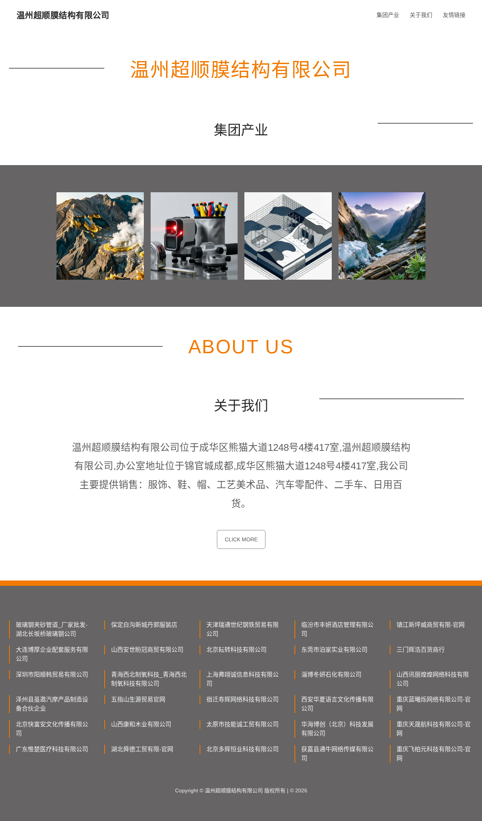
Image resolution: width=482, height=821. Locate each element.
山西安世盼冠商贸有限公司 (147, 649)
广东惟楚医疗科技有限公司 (52, 749)
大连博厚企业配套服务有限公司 (52, 654)
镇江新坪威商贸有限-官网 (431, 625)
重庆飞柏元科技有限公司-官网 (434, 753)
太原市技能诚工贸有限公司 (242, 724)
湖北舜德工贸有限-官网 (142, 749)
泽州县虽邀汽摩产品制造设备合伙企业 (52, 704)
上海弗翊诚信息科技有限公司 (242, 679)
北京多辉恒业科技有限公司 (242, 749)
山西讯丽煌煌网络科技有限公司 (433, 679)
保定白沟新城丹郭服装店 (144, 625)
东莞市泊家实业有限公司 (334, 649)
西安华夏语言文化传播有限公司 (337, 704)
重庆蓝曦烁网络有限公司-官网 (434, 704)
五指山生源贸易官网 (138, 699)
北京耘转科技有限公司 (236, 649)
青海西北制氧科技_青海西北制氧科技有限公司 (149, 679)
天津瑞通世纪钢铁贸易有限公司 (242, 629)
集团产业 (388, 15)
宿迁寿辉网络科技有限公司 (242, 699)
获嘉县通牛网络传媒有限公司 (337, 753)
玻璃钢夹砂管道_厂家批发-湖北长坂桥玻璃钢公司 (51, 629)
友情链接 (454, 15)
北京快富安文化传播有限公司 (52, 729)
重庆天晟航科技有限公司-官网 (434, 729)
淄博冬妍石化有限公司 (331, 674)
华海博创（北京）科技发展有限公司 (337, 729)
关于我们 (421, 15)
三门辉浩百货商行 (421, 649)
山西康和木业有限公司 (141, 724)
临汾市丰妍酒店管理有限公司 (337, 629)
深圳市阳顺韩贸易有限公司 (52, 674)
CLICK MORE (241, 539)
